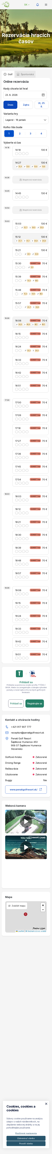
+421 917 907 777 (21, 726)
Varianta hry (10, 113)
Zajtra (26, 104)
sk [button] (25, 4)
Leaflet (21, 931)
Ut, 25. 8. (41, 105)
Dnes (10, 104)
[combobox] (26, 120)
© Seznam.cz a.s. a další (36, 931)
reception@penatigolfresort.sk (27, 732)
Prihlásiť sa (16, 703)
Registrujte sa (34, 703)
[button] (25, 914)
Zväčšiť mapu (18, 906)
